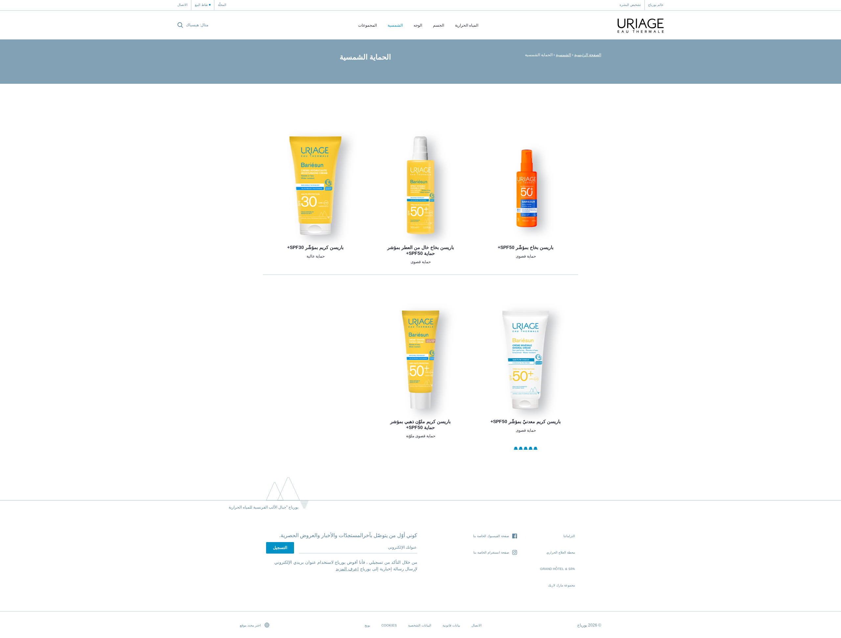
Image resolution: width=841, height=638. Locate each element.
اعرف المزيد (347, 568)
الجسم (438, 25)
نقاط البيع (201, 5)
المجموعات (367, 25)
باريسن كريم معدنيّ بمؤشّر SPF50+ (525, 421)
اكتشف (526, 218)
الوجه (418, 25)
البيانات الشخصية (419, 625)
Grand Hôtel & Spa (557, 569)
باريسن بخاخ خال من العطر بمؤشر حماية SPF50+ (420, 250)
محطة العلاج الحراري (560, 552)
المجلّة (222, 5)
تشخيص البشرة (630, 5)
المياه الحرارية (466, 25)
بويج (367, 625)
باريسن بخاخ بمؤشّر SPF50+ (526, 247)
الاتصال (182, 5)
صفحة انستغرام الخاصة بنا (491, 552)
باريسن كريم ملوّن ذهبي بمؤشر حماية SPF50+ (420, 424)
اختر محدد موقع (251, 625)
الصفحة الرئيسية (587, 55)
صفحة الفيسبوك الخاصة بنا (491, 536)
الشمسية (395, 25)
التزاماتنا (569, 536)
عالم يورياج (656, 5)
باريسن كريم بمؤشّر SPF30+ (315, 247)
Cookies (389, 625)
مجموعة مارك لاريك (561, 585)
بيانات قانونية (451, 625)
